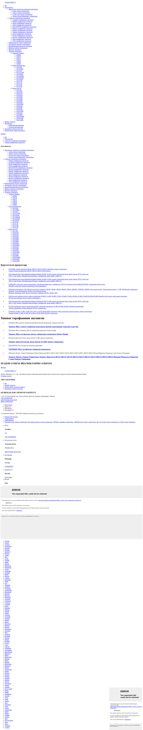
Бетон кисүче (16, 88)
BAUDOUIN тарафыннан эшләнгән (24, 27)
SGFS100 (19, 92)
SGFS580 (19, 107)
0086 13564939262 (7, 401)
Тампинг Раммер (18, 53)
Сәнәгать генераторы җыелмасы (19, 18)
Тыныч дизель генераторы (21, 13)
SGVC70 (19, 83)
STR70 (18, 57)
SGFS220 (19, 95)
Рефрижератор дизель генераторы (20, 42)
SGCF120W (20, 72)
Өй (6, 6)
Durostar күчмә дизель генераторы (16, 422)
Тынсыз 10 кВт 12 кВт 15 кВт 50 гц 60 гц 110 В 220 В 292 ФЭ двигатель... (33, 313)
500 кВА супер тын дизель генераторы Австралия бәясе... (28, 286)
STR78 (18, 60)
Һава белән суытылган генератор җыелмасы (23, 9)
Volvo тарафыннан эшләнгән (22, 25)
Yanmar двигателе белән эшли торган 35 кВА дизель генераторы (36, 342)
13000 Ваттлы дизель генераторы (85, 422)
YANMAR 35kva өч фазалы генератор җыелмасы (29, 349)
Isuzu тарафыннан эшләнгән (21, 34)
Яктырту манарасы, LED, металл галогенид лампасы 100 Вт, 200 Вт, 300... (33, 293)
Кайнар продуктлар (11, 417)
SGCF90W (19, 69)
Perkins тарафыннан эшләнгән (22, 21)
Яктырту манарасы (15, 49)
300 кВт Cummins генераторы (63, 422)
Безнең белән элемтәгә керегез (15, 130)
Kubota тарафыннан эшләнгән (22, 30)
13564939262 (9, 466)
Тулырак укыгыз (6, 376)
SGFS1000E (20, 116)
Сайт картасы (9, 418)
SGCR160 (19, 79)
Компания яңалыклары (16, 125)
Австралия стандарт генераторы (19, 44)
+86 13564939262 (6, 398)
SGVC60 (19, 81)
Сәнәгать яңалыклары (16, 127)
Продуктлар (9, 7)
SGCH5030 (20, 78)
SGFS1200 (19, 118)
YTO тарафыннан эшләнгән (21, 41)
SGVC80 (19, 85)
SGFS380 (19, 97)
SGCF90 (19, 67)
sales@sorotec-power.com (9, 400)
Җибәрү (3, 367)
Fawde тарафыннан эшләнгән (22, 35)
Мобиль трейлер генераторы (18, 48)
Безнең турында (10, 122)
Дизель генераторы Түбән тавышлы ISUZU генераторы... (28, 308)
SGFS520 (19, 106)
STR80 (18, 62)
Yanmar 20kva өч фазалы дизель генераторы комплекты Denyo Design (38, 334)
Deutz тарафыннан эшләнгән (22, 23)
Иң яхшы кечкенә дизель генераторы (40, 422)
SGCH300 (19, 74)
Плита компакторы (18, 65)
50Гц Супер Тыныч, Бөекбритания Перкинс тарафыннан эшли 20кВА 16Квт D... (35, 276)
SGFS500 (19, 102)
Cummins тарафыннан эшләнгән (23, 20)
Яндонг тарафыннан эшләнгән (22, 37)
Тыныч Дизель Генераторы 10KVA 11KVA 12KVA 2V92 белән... (30, 271)
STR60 (18, 55)
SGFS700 (19, 109)
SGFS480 (19, 100)
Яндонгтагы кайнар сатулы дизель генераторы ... (25, 298)
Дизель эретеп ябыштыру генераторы (24, 16)
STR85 (18, 64)
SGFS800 (19, 115)
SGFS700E (19, 111)
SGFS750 (19, 113)
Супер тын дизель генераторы (22, 14)
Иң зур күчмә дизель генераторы (107, 422)
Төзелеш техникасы (15, 51)
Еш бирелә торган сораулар (14, 129)
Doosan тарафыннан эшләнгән (22, 28)
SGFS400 (19, 99)
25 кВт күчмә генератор (127, 422)
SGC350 (19, 90)
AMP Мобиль (9, 420)
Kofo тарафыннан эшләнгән (21, 39)
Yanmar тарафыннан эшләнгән (22, 32)
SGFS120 (19, 93)
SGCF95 (19, 71)
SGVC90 (19, 86)
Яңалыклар (8, 123)
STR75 (18, 58)
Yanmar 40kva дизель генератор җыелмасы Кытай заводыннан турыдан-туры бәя (43, 327)
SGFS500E (19, 104)
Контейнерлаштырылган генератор (20, 46)
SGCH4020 (20, 76)
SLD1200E (19, 120)
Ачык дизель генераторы (20, 11)
